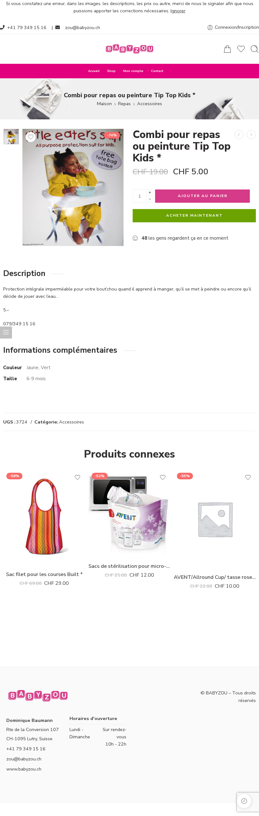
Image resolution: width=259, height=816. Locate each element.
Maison (104, 103)
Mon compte (133, 71)
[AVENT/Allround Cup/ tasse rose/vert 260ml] (215, 519)
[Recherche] (254, 49)
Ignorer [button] (178, 11)
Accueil (93, 71)
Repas (124, 103)
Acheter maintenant (194, 215)
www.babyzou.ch (23, 769)
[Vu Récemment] (244, 801)
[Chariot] (227, 49)
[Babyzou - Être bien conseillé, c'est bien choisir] (129, 49)
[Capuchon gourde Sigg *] (251, 134)
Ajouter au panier (202, 195)
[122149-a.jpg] (11, 136)
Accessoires (149, 103)
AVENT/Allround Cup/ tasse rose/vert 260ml (215, 577)
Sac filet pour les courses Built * (44, 574)
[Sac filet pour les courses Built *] (239, 134)
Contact (157, 71)
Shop (111, 71)
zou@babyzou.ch (82, 27)
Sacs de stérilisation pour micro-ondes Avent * (129, 566)
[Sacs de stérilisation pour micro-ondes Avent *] (129, 513)
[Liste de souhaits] (31, 137)
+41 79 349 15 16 (26, 27)
